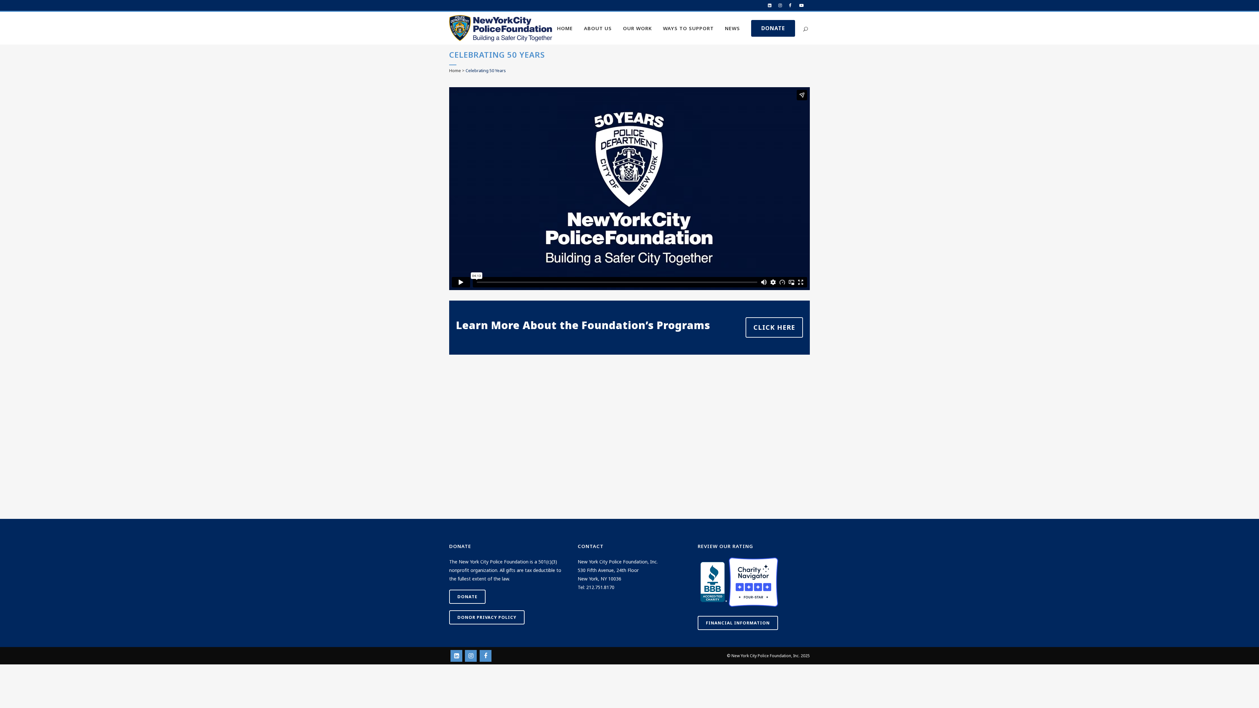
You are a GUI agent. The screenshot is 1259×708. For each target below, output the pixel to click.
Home (455, 70)
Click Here (774, 327)
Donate (467, 597)
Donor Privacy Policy (486, 617)
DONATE (773, 28)
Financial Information (738, 623)
